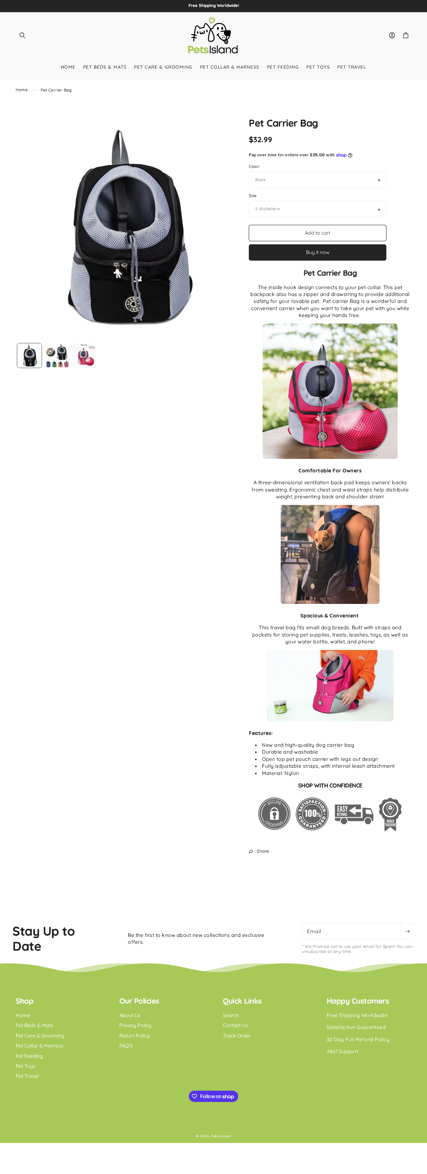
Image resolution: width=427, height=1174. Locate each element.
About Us (129, 1015)
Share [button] (263, 851)
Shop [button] (24, 1000)
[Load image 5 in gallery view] (57, 355)
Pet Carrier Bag (56, 89)
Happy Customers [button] (358, 1000)
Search (231, 1015)
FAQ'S (126, 1045)
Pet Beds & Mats (34, 1025)
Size (253, 195)
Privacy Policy (135, 1025)
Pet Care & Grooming (40, 1035)
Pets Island (221, 1136)
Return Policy (134, 1035)
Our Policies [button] (139, 1000)
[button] (22, 35)
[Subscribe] (407, 931)
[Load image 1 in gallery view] (29, 355)
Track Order (237, 1035)
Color (254, 166)
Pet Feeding (29, 1056)
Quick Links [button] (242, 1000)
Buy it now (317, 252)
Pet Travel (27, 1076)
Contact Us (235, 1025)
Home (22, 89)
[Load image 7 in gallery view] (84, 355)
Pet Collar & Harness (39, 1045)
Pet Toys (25, 1066)
